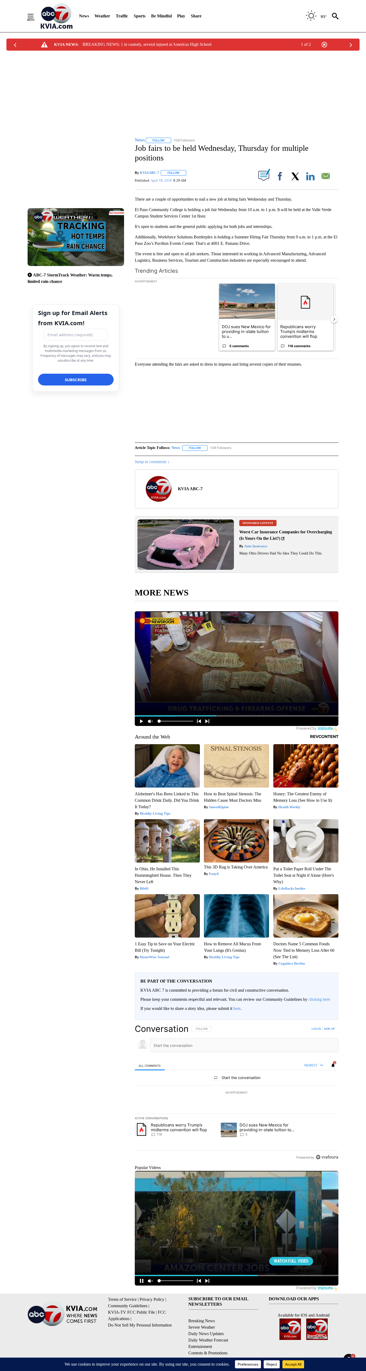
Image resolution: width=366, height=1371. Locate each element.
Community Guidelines (127, 1305)
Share (196, 16)
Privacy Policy (152, 1299)
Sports (139, 16)
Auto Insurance (255, 546)
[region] (236, 1093)
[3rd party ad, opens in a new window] (185, 568)
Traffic (122, 16)
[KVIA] (56, 16)
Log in (316, 1028)
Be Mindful (161, 16)
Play (181, 16)
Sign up (329, 1028)
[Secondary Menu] (35, 16)
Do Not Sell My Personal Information (140, 1325)
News (84, 16)
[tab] (150, 1065)
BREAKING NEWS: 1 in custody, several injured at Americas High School (147, 44)
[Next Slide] (334, 319)
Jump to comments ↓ (152, 461)
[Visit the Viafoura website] (327, 1157)
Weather (102, 16)
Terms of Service (122, 1299)
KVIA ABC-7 (149, 173)
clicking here (319, 999)
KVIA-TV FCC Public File (131, 1312)
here (237, 1008)
